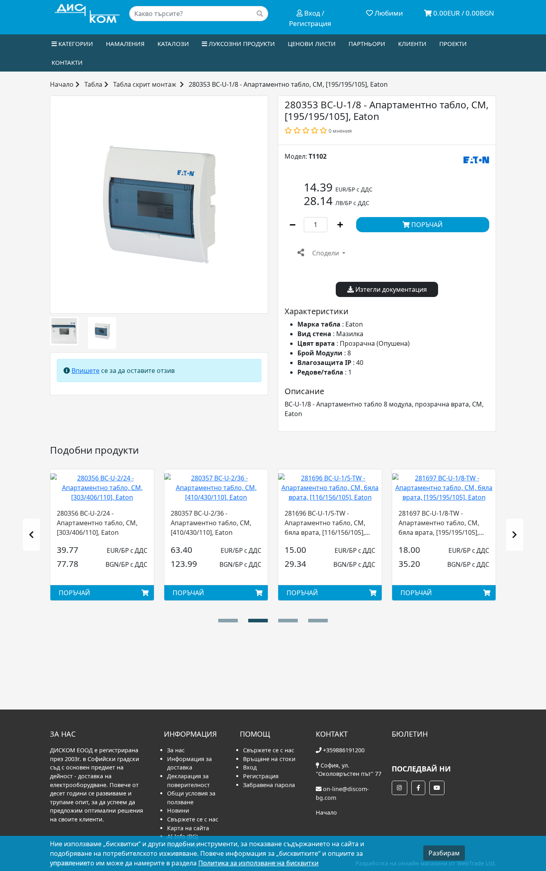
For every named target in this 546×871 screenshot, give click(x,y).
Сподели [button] (326, 253)
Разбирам (444, 853)
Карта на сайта (188, 828)
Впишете (86, 370)
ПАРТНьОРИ (367, 44)
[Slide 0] (228, 620)
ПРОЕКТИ (453, 44)
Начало (62, 84)
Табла (93, 84)
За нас (176, 750)
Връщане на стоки (269, 759)
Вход (250, 767)
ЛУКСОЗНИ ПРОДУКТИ (241, 44)
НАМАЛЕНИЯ (125, 44)
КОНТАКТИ (67, 62)
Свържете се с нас (192, 819)
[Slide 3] (318, 620)
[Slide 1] (258, 620)
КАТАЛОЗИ (173, 44)
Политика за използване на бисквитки (258, 863)
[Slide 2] (288, 620)
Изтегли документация (390, 289)
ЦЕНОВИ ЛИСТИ (312, 44)
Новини (178, 810)
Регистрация (261, 776)
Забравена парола (269, 785)
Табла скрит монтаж (144, 84)
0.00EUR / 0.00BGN (463, 13)
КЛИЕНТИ (412, 44)
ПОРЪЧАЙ (426, 224)
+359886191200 (344, 750)
